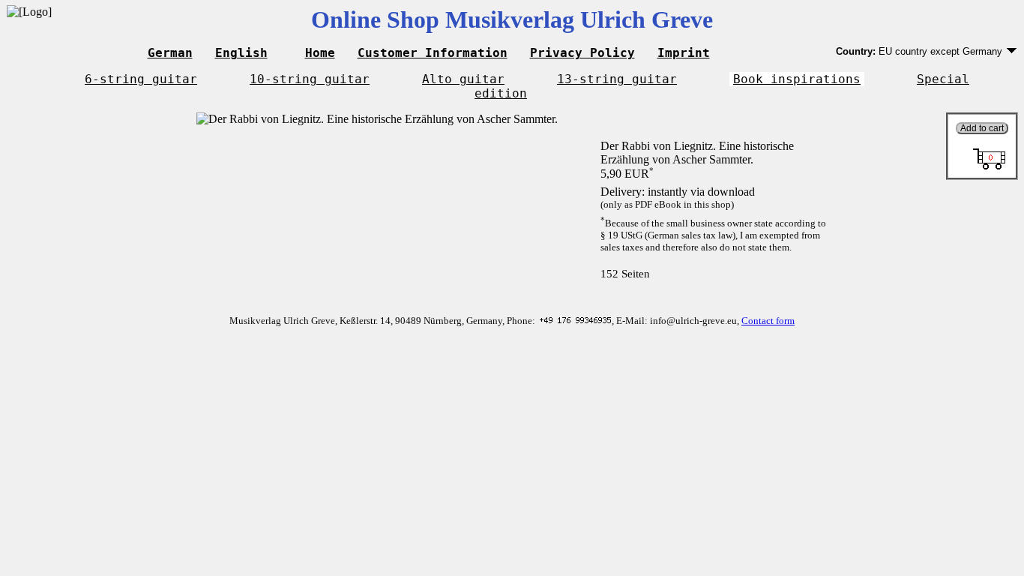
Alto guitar (463, 79)
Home (320, 53)
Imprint (683, 53)
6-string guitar (141, 79)
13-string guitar (617, 79)
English (241, 53)
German (170, 53)
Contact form (768, 320)
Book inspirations (797, 79)
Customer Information (433, 53)
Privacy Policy (582, 53)
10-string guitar (310, 79)
